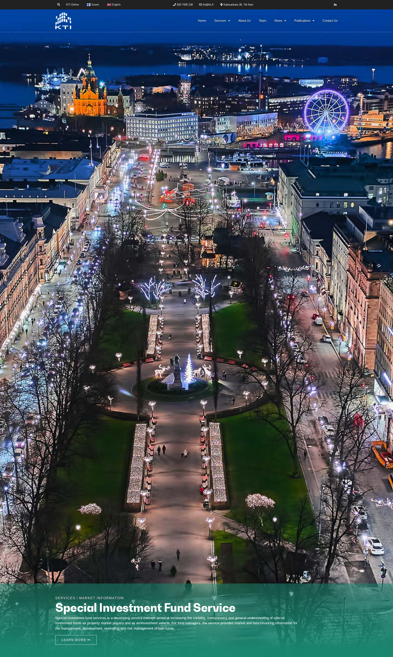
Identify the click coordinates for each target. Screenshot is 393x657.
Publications (302, 20)
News (278, 20)
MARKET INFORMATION (101, 598)
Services (220, 20)
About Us (244, 20)
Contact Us (330, 20)
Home (202, 20)
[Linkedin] (335, 4)
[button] (58, 4)
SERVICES (65, 598)
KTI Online (72, 4)
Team (262, 20)
